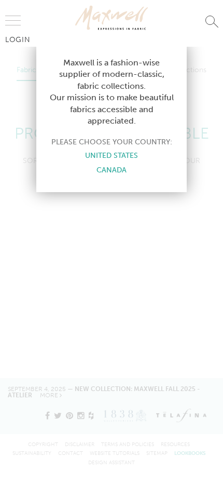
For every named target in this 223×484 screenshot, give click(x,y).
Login (18, 39)
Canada (111, 169)
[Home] (111, 17)
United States (111, 155)
